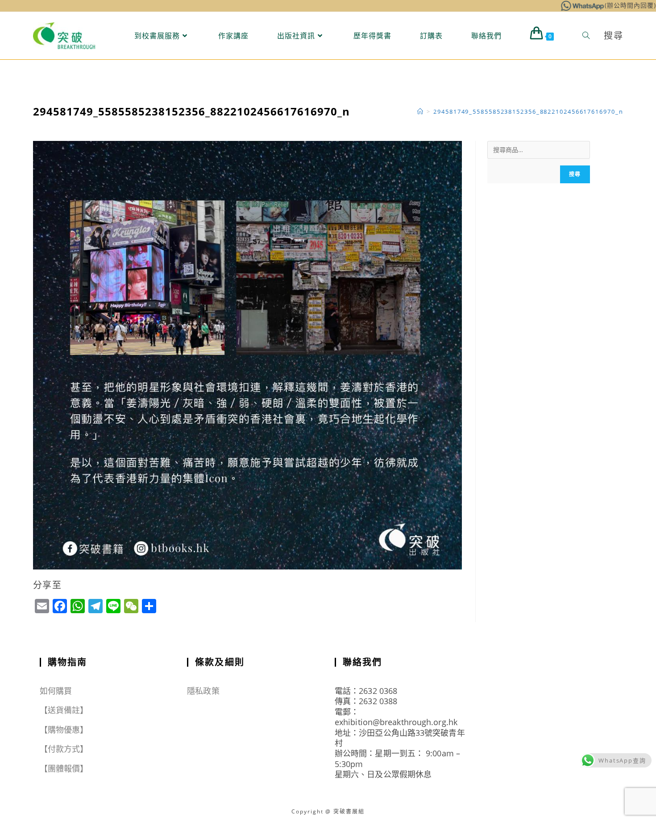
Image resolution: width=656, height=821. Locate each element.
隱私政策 (203, 690)
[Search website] (586, 35)
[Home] (420, 111)
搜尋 (575, 174)
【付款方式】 (64, 748)
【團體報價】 (64, 768)
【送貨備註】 (64, 710)
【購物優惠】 (64, 729)
